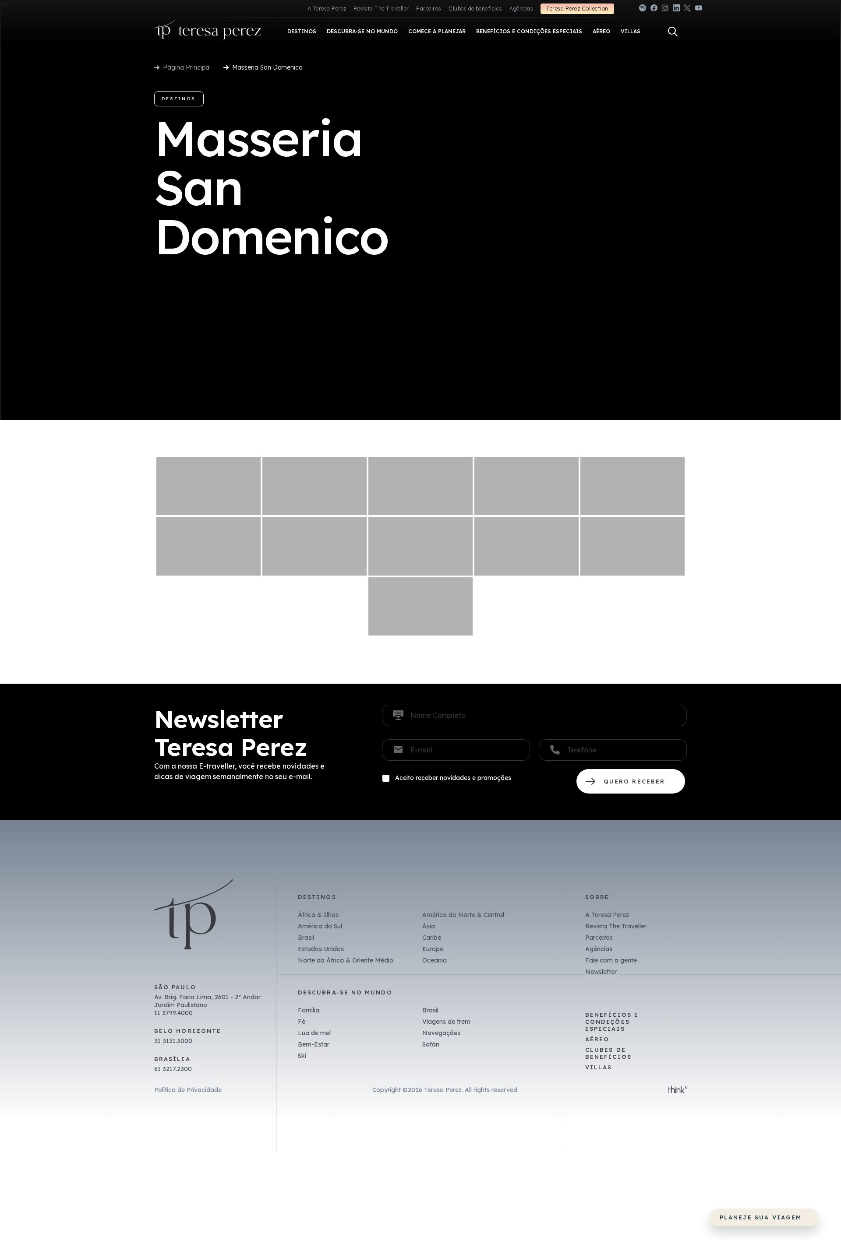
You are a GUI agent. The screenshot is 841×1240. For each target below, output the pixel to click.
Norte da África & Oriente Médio (345, 960)
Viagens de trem (446, 1022)
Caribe (431, 937)
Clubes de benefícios (475, 8)
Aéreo (597, 1039)
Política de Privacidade (188, 1090)
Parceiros (428, 8)
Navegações (441, 1033)
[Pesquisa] (673, 32)
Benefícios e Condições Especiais (612, 1021)
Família (308, 1010)
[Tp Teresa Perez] (207, 31)
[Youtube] (698, 9)
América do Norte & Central (463, 915)
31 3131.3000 (173, 1041)
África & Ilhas (318, 915)
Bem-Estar (313, 1044)
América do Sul (320, 926)
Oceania (434, 960)
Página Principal (187, 67)
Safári (430, 1044)
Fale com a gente (611, 960)
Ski (302, 1056)
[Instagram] (664, 9)
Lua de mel (314, 1033)
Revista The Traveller (381, 8)
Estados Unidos (321, 949)
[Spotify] (642, 9)
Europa (433, 949)
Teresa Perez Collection (577, 8)
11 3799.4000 (173, 1013)
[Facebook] (653, 9)
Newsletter (601, 972)
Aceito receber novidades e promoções (453, 778)
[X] (687, 9)
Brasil (306, 937)
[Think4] (677, 1090)
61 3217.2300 (173, 1069)
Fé (301, 1022)
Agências (521, 8)
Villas (598, 1067)
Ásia (428, 926)
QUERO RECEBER (630, 781)
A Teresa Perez (326, 8)
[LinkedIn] (676, 9)
